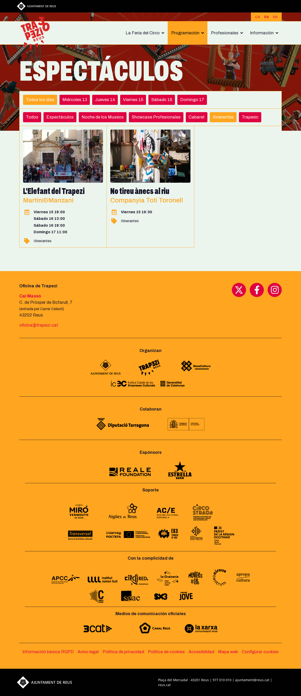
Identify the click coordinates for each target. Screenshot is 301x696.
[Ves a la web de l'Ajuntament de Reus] (36, 6)
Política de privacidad (123, 651)
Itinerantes (223, 117)
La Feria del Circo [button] (143, 33)
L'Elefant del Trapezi (54, 191)
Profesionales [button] (224, 33)
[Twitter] (239, 289)
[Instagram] (275, 289)
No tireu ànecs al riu (139, 191)
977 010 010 (222, 680)
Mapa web (228, 651)
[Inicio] (37, 33)
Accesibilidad (201, 651)
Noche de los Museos (103, 117)
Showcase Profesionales (156, 117)
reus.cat (164, 685)
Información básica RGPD (48, 651)
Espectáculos (60, 117)
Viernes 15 (133, 99)
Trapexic (250, 117)
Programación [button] (185, 33)
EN (275, 17)
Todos (32, 117)
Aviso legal (88, 651)
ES (266, 17)
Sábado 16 (161, 99)
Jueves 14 (105, 99)
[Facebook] (257, 289)
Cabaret (197, 117)
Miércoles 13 (74, 99)
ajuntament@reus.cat (252, 680)
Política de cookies (166, 651)
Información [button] (262, 33)
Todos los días (40, 99)
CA (257, 17)
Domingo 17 (192, 99)
